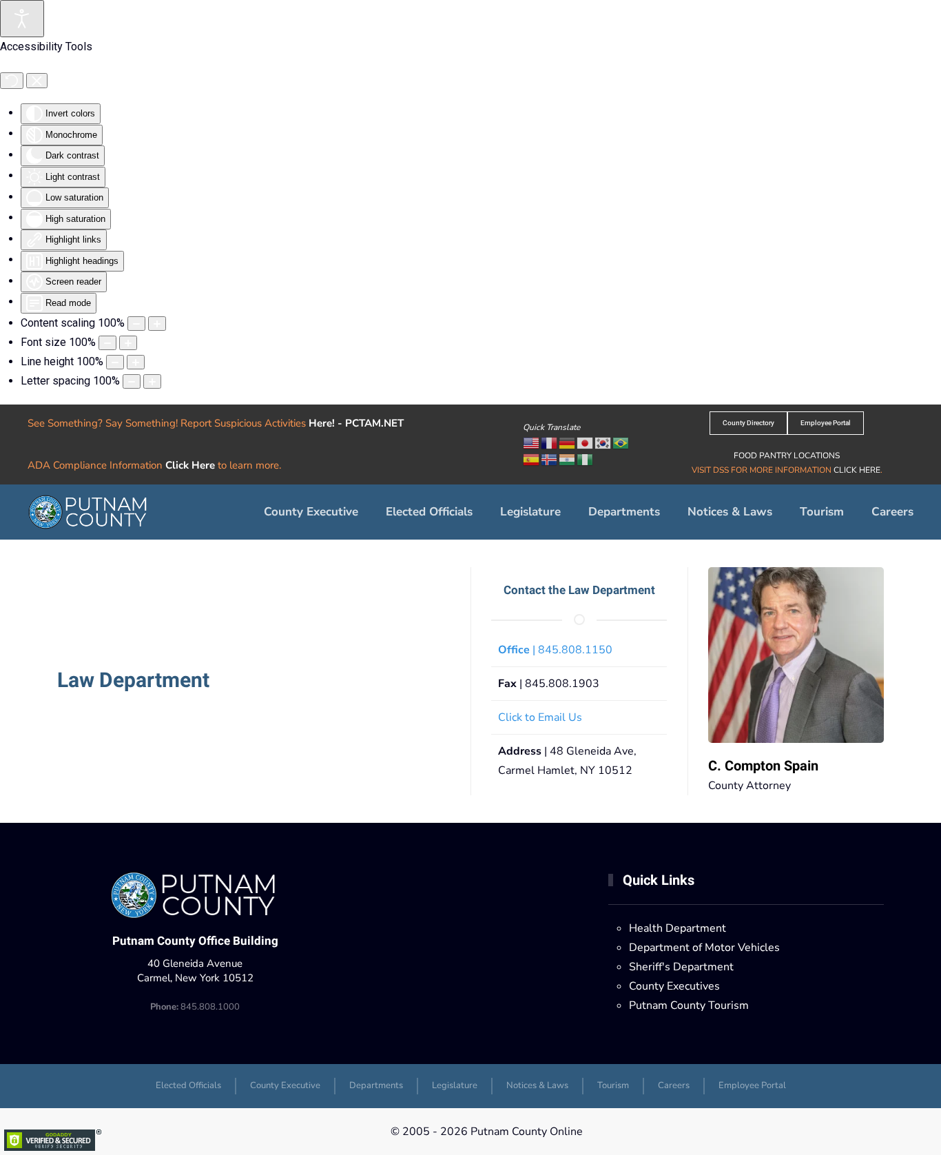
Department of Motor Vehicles (704, 947)
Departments (376, 1085)
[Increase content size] (157, 323)
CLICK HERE (857, 470)
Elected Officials (429, 512)
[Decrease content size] (136, 323)
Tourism (822, 512)
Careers (892, 512)
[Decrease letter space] (132, 381)
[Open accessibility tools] (22, 18)
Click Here (190, 465)
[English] (532, 442)
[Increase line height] (136, 362)
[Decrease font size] (107, 343)
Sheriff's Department (681, 966)
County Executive (311, 512)
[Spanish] (532, 458)
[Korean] (603, 442)
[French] (550, 442)
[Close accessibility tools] (37, 80)
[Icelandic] (550, 458)
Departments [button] (624, 512)
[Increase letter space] (152, 381)
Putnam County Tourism (689, 1005)
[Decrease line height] (115, 362)
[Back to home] (89, 512)
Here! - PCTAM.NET (356, 423)
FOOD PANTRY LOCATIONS (787, 455)
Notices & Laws (729, 512)
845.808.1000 (195, 1007)
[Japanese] (585, 442)
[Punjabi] (568, 458)
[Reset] (11, 80)
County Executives (674, 986)
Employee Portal (825, 423)
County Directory (748, 423)
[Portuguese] (621, 442)
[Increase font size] (128, 343)
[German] (568, 442)
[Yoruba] (585, 458)
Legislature (530, 512)
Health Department (677, 928)
